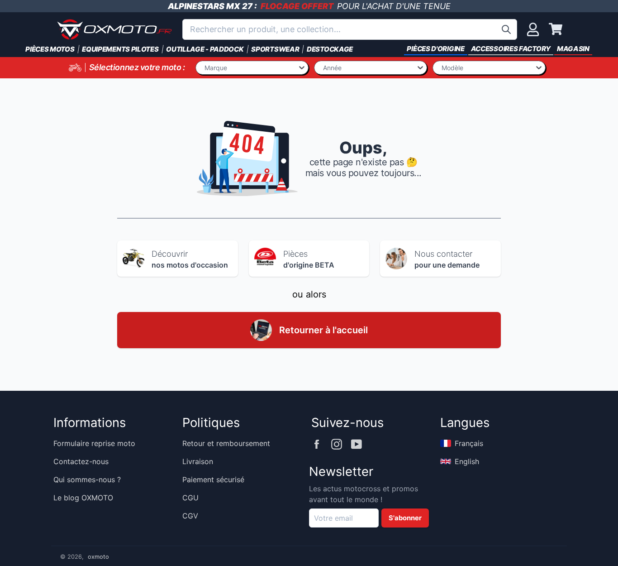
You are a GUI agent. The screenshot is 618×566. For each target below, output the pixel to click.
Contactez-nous (81, 461)
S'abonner (405, 518)
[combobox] (349, 29)
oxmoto (98, 556)
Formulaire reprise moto (94, 443)
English (467, 461)
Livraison (197, 461)
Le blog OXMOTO (83, 497)
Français (469, 443)
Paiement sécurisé (213, 479)
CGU (190, 497)
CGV (190, 515)
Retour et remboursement (226, 443)
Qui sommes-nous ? (87, 479)
